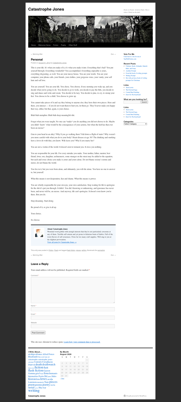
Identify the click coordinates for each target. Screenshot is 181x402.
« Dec (62, 378)
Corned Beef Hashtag (132, 92)
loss (38, 379)
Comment (35, 275)
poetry (46, 384)
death (39, 364)
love (43, 378)
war (44, 387)
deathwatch (48, 364)
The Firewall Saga (131, 90)
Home (33, 45)
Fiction (55, 45)
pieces (78, 250)
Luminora (32, 382)
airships (31, 354)
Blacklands (33, 356)
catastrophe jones (45, 359)
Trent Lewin (129, 87)
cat (48, 357)
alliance (38, 354)
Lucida (49, 379)
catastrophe (33, 359)
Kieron (32, 379)
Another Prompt (131, 71)
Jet (45, 376)
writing (84, 250)
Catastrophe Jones (46, 9)
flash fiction (71, 250)
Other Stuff (73, 45)
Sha (40, 387)
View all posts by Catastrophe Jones (61, 242)
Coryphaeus (47, 361)
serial (31, 387)
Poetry (63, 45)
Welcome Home (44, 45)
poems (38, 384)
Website (34, 322)
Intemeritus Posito (36, 376)
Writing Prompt (130, 75)
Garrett (47, 370)
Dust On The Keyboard (133, 94)
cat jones (31, 362)
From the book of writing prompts (136, 73)
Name (33, 305)
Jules (54, 376)
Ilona (46, 373)
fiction (39, 367)
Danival (31, 364)
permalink (101, 250)
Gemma (31, 373)
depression (31, 368)
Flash (56, 250)
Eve (113, 54)
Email (33, 314)
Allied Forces (48, 354)
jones (49, 376)
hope (41, 374)
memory (40, 382)
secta (52, 384)
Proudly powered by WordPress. (136, 396)
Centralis (38, 361)
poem (31, 384)
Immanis (53, 373)
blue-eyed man (42, 357)
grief (38, 373)
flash (46, 367)
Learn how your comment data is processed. (82, 341)
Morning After (37, 54)
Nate (46, 381)
